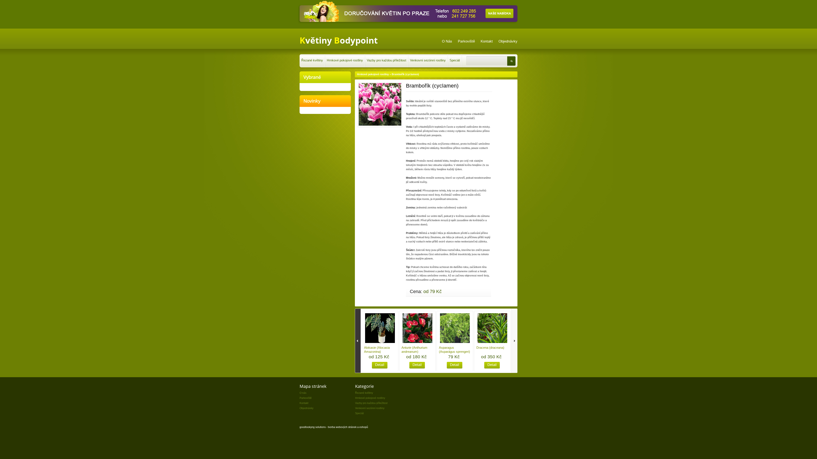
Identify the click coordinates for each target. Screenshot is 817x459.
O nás (303, 392)
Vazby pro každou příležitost (386, 60)
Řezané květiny (312, 60)
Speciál (455, 60)
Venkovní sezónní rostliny (428, 60)
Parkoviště (306, 398)
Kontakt (304, 403)
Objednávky (306, 408)
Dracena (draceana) (490, 347)
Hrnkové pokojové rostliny (345, 60)
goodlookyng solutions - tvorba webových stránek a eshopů (334, 427)
